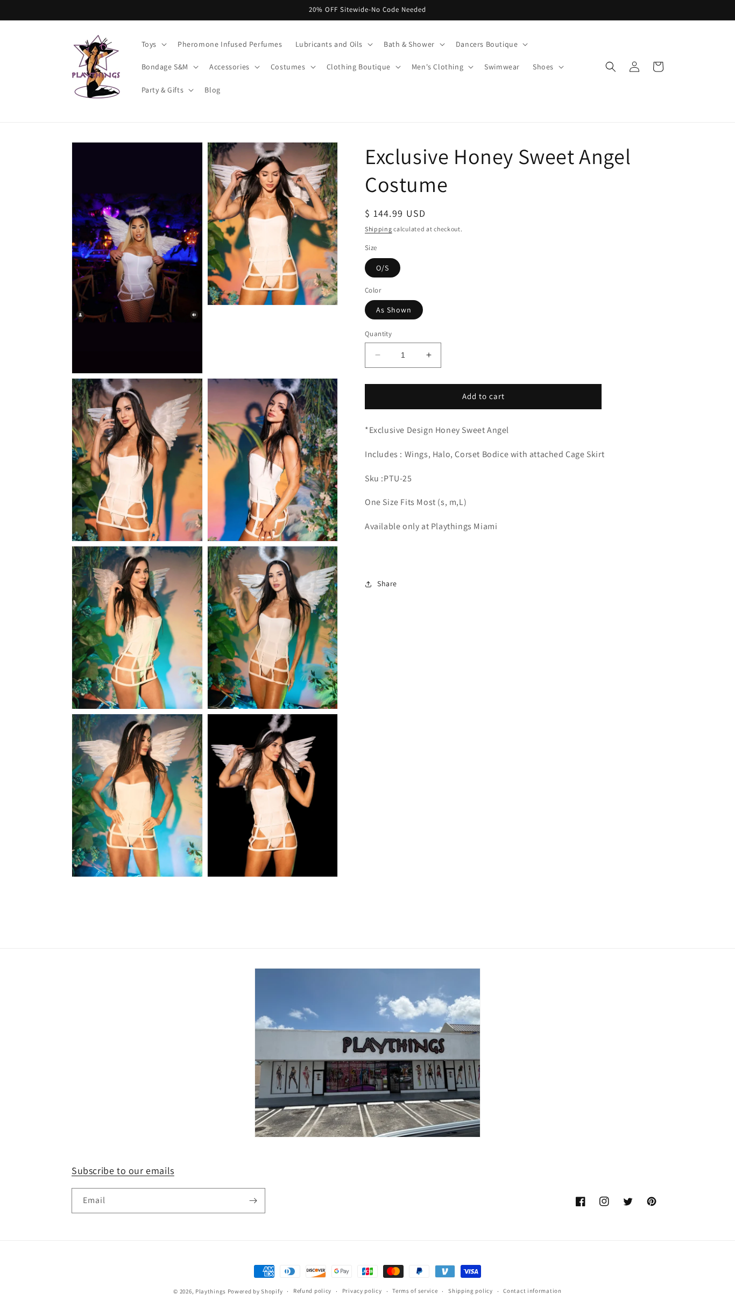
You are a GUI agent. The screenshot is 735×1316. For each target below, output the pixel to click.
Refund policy (312, 1290)
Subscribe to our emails (123, 1170)
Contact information (532, 1290)
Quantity (378, 333)
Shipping (378, 229)
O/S (382, 268)
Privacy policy (362, 1290)
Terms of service (414, 1290)
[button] (153, 44)
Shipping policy (470, 1290)
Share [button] (387, 583)
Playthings (210, 1291)
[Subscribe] (253, 1200)
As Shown (394, 310)
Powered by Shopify (255, 1291)
